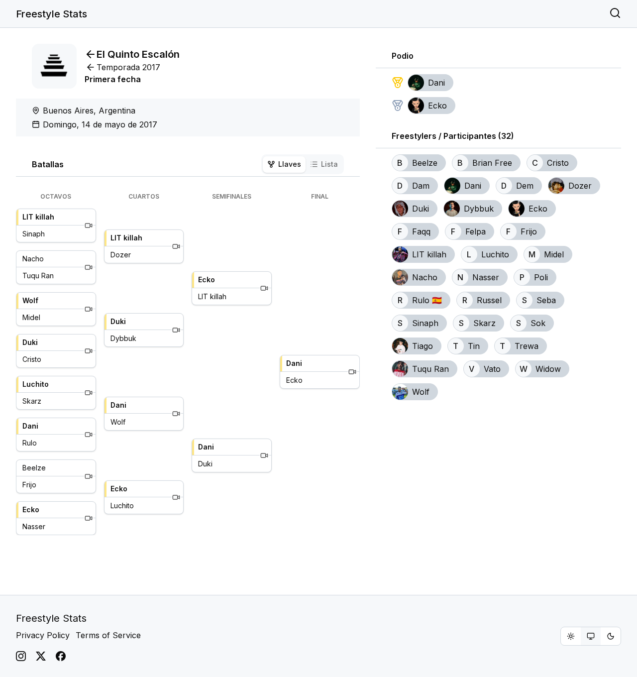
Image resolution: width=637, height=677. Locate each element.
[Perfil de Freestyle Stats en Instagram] (21, 656)
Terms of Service (108, 635)
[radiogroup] (590, 636)
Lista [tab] (329, 164)
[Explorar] (615, 14)
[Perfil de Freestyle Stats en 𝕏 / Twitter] (41, 656)
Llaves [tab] (289, 164)
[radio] (571, 636)
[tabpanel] (188, 364)
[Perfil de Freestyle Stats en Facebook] (61, 656)
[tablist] (302, 164)
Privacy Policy (43, 635)
